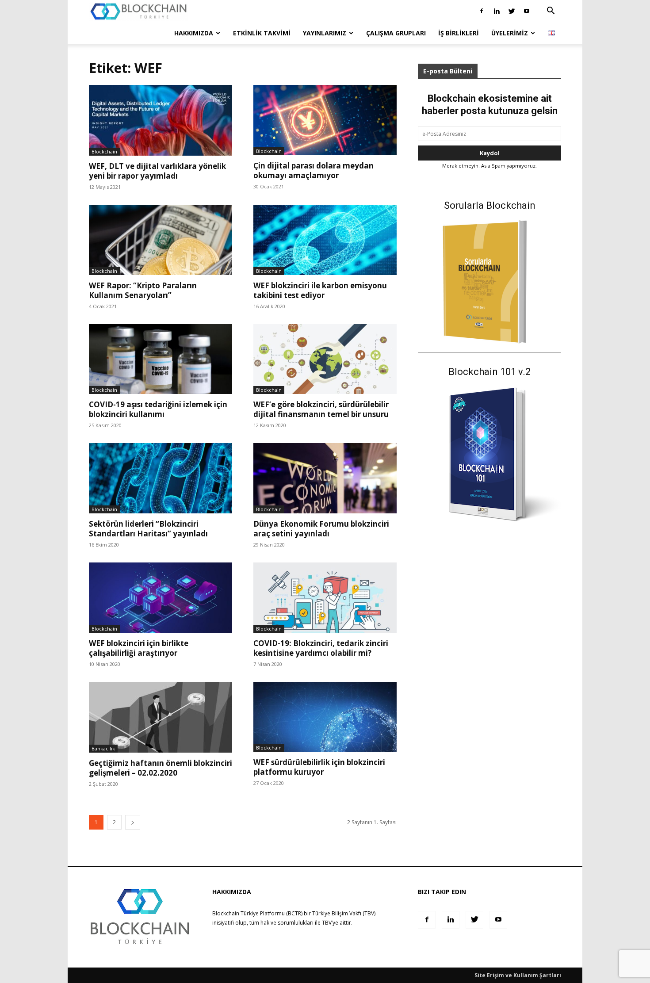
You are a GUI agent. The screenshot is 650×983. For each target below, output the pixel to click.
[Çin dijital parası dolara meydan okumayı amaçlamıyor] (325, 120)
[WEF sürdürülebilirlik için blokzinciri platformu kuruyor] (325, 717)
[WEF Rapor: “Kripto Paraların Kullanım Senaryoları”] (160, 240)
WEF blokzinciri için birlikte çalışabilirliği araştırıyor (138, 648)
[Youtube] (526, 11)
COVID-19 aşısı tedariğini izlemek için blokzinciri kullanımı (158, 409)
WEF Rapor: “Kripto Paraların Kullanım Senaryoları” (143, 290)
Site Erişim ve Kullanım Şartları (517, 975)
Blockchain (104, 151)
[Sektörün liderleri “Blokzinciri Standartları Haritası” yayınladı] (160, 478)
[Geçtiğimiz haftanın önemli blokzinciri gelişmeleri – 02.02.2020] (160, 717)
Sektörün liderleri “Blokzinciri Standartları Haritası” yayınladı (148, 529)
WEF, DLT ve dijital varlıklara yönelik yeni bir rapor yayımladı (157, 171)
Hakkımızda (193, 33)
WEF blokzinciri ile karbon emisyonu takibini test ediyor (320, 290)
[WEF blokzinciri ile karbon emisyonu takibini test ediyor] (325, 240)
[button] (550, 12)
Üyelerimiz (509, 33)
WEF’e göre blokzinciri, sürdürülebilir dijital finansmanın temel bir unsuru (321, 409)
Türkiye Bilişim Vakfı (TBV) (343, 913)
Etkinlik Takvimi (262, 33)
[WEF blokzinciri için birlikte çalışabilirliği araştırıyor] (160, 597)
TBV (327, 922)
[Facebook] (481, 11)
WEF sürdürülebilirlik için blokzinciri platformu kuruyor (319, 767)
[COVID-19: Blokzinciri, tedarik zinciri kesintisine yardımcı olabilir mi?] (325, 597)
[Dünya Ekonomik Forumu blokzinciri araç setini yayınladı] (325, 478)
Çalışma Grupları (396, 33)
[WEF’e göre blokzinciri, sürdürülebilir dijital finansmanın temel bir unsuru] (325, 359)
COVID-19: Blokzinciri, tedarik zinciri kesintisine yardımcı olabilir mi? (320, 648)
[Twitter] (511, 11)
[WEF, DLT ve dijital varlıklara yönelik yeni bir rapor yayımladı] (160, 120)
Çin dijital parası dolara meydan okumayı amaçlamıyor (313, 170)
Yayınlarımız (324, 33)
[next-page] (132, 822)
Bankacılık (103, 748)
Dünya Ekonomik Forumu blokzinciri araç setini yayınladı (321, 529)
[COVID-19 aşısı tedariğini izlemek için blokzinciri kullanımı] (160, 359)
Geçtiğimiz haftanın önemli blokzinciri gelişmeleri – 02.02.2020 (160, 768)
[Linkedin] (496, 11)
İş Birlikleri (458, 33)
